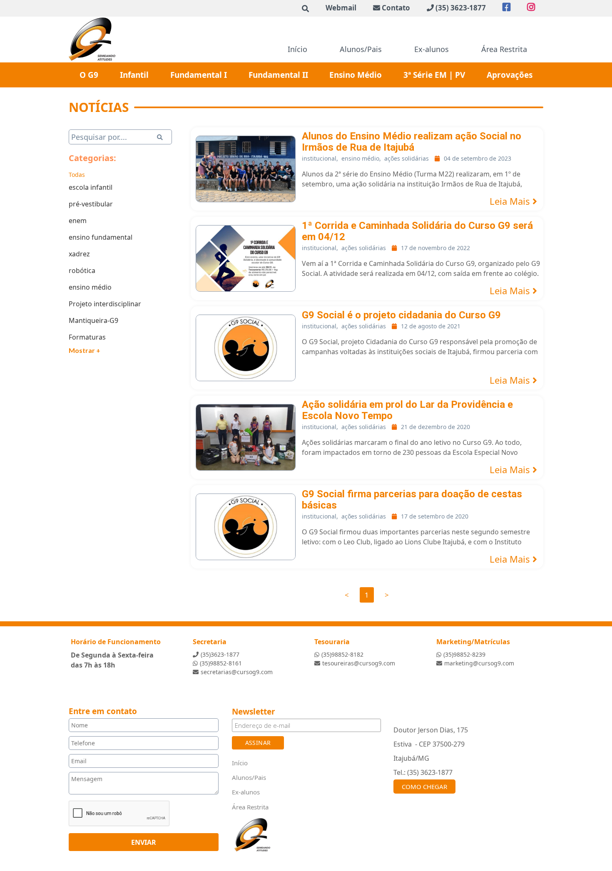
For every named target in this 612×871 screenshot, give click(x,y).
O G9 (89, 74)
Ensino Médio (355, 74)
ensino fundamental (100, 237)
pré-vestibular (91, 203)
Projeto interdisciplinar (105, 303)
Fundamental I (198, 74)
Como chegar (424, 786)
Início (297, 49)
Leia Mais (511, 201)
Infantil (134, 74)
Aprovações (509, 74)
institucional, (320, 158)
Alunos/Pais (361, 49)
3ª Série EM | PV (434, 74)
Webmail (341, 7)
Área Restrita (504, 49)
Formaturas (87, 337)
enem (78, 220)
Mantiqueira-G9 (93, 320)
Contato (396, 7)
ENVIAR (143, 842)
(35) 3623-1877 (460, 7)
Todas (77, 175)
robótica (82, 270)
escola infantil (90, 187)
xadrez (79, 253)
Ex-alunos (431, 49)
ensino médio (90, 287)
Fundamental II (278, 74)
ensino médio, (361, 158)
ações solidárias (406, 158)
